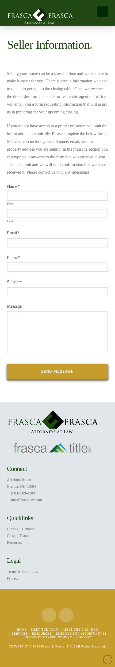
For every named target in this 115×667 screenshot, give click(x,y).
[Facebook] (49, 615)
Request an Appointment (49, 637)
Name (13, 186)
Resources (14, 542)
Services (20, 633)
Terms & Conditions (22, 572)
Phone (13, 257)
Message (14, 306)
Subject (14, 282)
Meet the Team (45, 629)
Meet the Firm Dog (80, 629)
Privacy (12, 578)
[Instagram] (66, 615)
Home (22, 629)
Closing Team (17, 536)
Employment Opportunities (81, 633)
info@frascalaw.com (26, 500)
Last (10, 221)
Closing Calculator (21, 529)
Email (13, 233)
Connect (84, 637)
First (10, 203)
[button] (102, 11)
